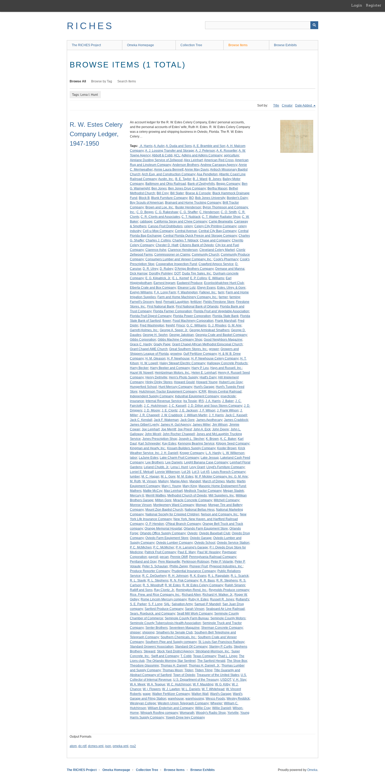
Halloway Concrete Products (227, 363)
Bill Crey (163, 193)
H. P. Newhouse (178, 358)
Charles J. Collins (158, 240)
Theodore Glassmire (144, 665)
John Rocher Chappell (179, 434)
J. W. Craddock (171, 415)
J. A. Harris (213, 401)
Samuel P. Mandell (207, 604)
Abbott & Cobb (162, 155)
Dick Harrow (138, 273)
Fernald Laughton (176, 302)
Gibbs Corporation (143, 339)
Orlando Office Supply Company (163, 533)
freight (170, 325)
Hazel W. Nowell (141, 372)
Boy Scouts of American (146, 202)
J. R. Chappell (149, 415)
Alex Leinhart (193, 160)
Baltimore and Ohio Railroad (165, 184)
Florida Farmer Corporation (172, 311)
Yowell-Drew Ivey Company (185, 717)
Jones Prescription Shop (159, 439)
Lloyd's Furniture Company (225, 467)
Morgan (201, 505)
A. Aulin (159, 146)
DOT (177, 273)
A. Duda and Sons (179, 146)
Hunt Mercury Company (175, 387)
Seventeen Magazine (184, 628)
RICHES (90, 25)
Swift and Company (165, 656)
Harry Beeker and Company (170, 368)
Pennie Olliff (179, 557)
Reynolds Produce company (229, 590)
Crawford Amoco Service (216, 264)
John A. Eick (202, 429)
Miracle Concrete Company (192, 500)
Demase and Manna (229, 269)
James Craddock (236, 420)
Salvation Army (182, 604)
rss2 (133, 746)
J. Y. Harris (216, 415)
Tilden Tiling (203, 670)
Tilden (188, 670)
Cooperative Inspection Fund (176, 264)
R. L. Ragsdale (218, 576)
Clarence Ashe (155, 250)
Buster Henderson (188, 207)
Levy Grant (197, 467)
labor (133, 457)
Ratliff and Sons (141, 590)
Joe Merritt (168, 429)
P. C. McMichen (141, 547)
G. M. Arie (234, 325)
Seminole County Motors (227, 618)
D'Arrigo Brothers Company (194, 269)
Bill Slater (177, 193)
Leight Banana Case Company (206, 462)
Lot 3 (195, 472)
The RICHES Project (86, 45)
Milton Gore (163, 500)
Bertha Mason (217, 188)
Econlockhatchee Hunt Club (224, 283)
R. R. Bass (207, 580)
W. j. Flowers (152, 689)
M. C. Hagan (150, 476)
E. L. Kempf (180, 278)
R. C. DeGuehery (154, 576)
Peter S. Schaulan (155, 566)
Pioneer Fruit (198, 566)
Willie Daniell (221, 708)
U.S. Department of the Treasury (196, 679)
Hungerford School (143, 387)
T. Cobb (185, 656)
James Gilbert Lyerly (144, 424)
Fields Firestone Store (218, 302)
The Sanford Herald (211, 661)
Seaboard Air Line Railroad (225, 609)
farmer (223, 297)
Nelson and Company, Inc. (219, 514)
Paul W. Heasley (209, 552)
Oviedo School (204, 543)
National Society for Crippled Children (172, 514)
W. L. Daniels (191, 689)
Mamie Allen (179, 481)
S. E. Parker (138, 604)
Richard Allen (191, 594)
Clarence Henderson (183, 250)
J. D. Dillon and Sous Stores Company (215, 406)
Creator (287, 105)
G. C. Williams (196, 325)
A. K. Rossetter (226, 150)
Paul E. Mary (187, 552)
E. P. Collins (198, 278)
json (108, 746)
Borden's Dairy (237, 198)
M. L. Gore (168, 476)
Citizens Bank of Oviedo (197, 245)
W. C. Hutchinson (179, 684)
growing (176, 354)
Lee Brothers (154, 462)
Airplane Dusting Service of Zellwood (156, 160)
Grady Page (161, 344)
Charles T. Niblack (185, 240)
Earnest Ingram (164, 283)
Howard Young (206, 382)
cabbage (146, 221)
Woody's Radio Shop (211, 713)
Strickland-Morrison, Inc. (212, 651)
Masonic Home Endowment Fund (222, 486)
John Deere (220, 429)
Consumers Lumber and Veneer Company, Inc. (178, 259)
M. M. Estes (185, 476)
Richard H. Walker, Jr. (217, 594)
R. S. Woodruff (153, 585)
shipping (148, 632)
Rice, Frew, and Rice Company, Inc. (155, 594)
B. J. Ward (200, 179)
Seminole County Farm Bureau (187, 618)
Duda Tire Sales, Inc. (197, 273)
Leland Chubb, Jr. (156, 467)
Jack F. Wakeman (166, 420)
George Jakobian (181, 335)
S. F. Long (155, 604)
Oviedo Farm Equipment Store (166, 538)
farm (221, 292)
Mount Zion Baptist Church (164, 509)
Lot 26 (186, 472)
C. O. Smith (229, 212)
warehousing (194, 698)
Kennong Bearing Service (196, 443)
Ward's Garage (220, 694)
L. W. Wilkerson (233, 453)
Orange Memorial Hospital (163, 528)
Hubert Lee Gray (231, 382)
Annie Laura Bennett (168, 169)
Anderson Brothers (185, 165)
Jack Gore (187, 420)
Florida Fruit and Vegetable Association (221, 311)
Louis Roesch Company (228, 472)
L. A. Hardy (213, 453)
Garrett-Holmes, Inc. (144, 330)
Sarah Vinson (194, 609)
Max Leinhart (173, 491)
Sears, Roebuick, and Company (152, 613)
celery (188, 226)
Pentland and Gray (143, 561)
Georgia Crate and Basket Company (221, 335)
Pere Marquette (169, 561)
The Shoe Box (237, 661)
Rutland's (242, 599)
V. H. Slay (239, 679)
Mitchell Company (226, 500)
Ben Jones (159, 188)
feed (159, 302)
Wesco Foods (215, 698)
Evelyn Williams (141, 292)
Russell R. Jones (222, 599)
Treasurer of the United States (218, 675)
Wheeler (216, 703)
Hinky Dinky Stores (158, 382)
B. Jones (215, 179)
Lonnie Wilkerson (167, 472)
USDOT (225, 679)
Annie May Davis (197, 169)
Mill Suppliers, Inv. (221, 495)
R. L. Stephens (157, 580)
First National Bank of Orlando (197, 306)
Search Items (126, 81)
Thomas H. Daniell (174, 665)
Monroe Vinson (141, 505)
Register (373, 5)
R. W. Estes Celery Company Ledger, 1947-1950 (96, 134)
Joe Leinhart (151, 429)
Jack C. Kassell (236, 415)
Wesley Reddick (238, 698)
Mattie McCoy (152, 491)
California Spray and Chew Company (180, 221)
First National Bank (160, 306)
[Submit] (314, 25)
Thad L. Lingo (227, 656)
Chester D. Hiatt (167, 245)
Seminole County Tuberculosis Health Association (165, 623)
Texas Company (204, 656)
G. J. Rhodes (217, 325)
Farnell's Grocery (142, 302)
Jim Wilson (220, 424)
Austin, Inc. (166, 179)
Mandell (195, 481)
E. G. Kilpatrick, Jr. (158, 278)
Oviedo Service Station (233, 543)
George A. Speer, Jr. (174, 330)
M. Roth (135, 481)
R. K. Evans (198, 576)
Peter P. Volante (222, 561)
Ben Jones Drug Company (187, 188)
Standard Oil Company (191, 646)
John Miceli (153, 434)
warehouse (176, 698)
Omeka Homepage (140, 45)
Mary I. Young (171, 486)
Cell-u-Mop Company (158, 231)
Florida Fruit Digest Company (151, 316)
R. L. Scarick (240, 576)
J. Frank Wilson (228, 410)
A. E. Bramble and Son (209, 146)
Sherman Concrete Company (222, 628)
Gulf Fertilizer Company (200, 354)
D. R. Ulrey (150, 269)
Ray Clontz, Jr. (164, 590)
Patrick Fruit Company (160, 552)
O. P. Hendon (154, 524)
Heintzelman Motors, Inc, (172, 372)
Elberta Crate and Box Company (153, 287)
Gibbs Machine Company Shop (180, 339)
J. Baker (228, 401)
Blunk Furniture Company (169, 198)
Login (356, 5)
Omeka (312, 770)
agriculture (231, 155)
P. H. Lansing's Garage (192, 547)
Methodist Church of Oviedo (187, 495)
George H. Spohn (155, 335)
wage (147, 694)
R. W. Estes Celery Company (202, 585)
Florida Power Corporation (192, 316)
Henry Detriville (156, 377)
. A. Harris (145, 146)
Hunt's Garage (204, 387)
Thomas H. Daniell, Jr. (204, 665)
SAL (167, 604)
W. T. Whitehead (213, 689)
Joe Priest (185, 429)
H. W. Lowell (149, 363)
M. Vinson (149, 481)
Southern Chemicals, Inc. (178, 637)
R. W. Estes (173, 585)
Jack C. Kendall (141, 420)
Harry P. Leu (200, 368)
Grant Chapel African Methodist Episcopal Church (207, 344)
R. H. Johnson (178, 576)
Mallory (163, 481)
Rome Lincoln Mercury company (164, 599)
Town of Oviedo (184, 675)
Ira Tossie (190, 401)
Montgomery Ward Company (173, 505)
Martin (230, 481)
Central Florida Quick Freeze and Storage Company (200, 235)
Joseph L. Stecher (191, 439)
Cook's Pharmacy (225, 259)
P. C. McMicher (163, 547)
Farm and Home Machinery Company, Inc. (187, 297)
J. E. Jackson (188, 410)
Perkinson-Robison (195, 561)
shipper (135, 632)
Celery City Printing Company (215, 226)
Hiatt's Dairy (208, 377)
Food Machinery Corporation (193, 321)
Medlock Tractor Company (203, 491)
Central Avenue (186, 231)
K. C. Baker (228, 439)
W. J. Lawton (171, 689)
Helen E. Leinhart (203, 372)
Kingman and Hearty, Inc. (148, 448)
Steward (149, 651)
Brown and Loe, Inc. (159, 207)
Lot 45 (205, 472)
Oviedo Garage (201, 538)
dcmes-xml (95, 746)
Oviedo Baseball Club (214, 533)
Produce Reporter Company (150, 571)
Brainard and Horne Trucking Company (193, 202)
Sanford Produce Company (164, 609)
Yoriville (233, 713)
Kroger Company (192, 453)
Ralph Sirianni (235, 585)
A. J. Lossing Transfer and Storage (169, 150)
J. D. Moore (152, 410)
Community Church (205, 254)
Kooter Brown (226, 448)
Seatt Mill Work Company (195, 613)
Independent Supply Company (151, 396)
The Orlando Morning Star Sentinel (171, 661)
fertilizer (196, 302)
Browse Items (238, 45)
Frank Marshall (225, 321)
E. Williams (216, 278)
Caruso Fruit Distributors (165, 226)
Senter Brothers (156, 628)
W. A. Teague (156, 684)
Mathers (135, 491)
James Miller (201, 424)
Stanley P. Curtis (220, 646)
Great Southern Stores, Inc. (188, 349)
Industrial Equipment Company (197, 396)
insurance (137, 401)
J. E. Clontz (170, 410)
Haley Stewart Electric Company (182, 363)
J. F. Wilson (207, 410)
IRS (201, 401)
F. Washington (188, 292)
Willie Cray (203, 708)
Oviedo (192, 533)
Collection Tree (191, 45)
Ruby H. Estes (198, 599)
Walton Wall (199, 694)
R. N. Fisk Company (184, 580)
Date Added (304, 105)
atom (73, 746)
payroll (153, 557)
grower (214, 349)
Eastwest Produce (189, 283)
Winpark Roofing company (159, 713)
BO (191, 198)
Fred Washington (152, 325)
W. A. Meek (137, 684)
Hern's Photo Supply (183, 377)
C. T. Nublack (191, 217)
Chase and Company (215, 240)
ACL (177, 155)
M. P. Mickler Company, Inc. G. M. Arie (221, 476)
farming (234, 297)
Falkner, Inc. (207, 292)
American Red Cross (219, 160)
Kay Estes (169, 443)
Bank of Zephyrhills (201, 184)
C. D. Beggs (144, 212)
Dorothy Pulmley (161, 273)
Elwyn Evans (206, 287)
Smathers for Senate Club (174, 632)
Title (276, 105)
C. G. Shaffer (189, 212)
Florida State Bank (225, 316)
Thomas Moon (172, 670)
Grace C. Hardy (141, 344)
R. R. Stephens (227, 580)
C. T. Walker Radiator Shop (221, 217)
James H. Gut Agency (176, 424)
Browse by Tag (101, 81)
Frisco (180, 325)
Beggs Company (228, 184)
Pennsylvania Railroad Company (212, 557)
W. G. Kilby (222, 684)
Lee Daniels (174, 462)
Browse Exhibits (285, 45)
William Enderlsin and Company (171, 708)
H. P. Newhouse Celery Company (215, 358)
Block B (144, 198)
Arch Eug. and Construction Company (168, 174)
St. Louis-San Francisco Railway (221, 642)
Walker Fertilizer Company (171, 694)
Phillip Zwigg (178, 566)
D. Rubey (166, 269)
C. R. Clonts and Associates (160, 217)
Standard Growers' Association (151, 646)
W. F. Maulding (203, 684)
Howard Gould (184, 382)
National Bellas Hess (199, 509)
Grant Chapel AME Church (149, 349)
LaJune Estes (148, 457)
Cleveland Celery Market (217, 250)
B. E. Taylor (183, 179)
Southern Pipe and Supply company (171, 642)
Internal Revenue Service (164, 401)
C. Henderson (209, 212)
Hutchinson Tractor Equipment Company (168, 391)
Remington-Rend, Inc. (191, 590)
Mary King (190, 486)
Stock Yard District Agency (175, 651)
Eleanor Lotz (187, 287)
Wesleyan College (143, 703)
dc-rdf (82, 746)
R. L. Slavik (138, 580)
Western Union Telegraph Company (183, 703)
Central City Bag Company (217, 231)
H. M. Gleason (155, 358)
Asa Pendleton (207, 174)
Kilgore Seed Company (232, 443)
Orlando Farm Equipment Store (206, 528)
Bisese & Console (198, 193)
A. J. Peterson (205, 150)
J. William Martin (195, 415)
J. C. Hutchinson (155, 406)
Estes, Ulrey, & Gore (231, 287)
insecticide (228, 396)
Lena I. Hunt (179, 467)
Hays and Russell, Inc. (226, 368)
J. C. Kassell (177, 406)
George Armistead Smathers (209, 330)
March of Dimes (213, 481)
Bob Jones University (210, 198)
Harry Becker (139, 368)
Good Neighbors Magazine (223, 339)
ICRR (202, 391)
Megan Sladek (233, 491)
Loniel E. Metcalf (141, 472)
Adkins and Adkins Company (202, 155)
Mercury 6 (137, 495)
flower (166, 321)
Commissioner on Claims (172, 254)
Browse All (78, 81)
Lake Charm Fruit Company (179, 457)
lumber (135, 476)
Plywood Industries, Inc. (226, 566)
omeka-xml (120, 746)
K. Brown (212, 439)
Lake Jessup (210, 457)
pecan (164, 557)
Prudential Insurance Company (194, 571)
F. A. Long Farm (165, 292)
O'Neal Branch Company (183, 524)
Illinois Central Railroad (224, 391)
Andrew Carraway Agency (218, 165)
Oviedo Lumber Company (174, 543)
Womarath (187, 713)
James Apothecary (209, 420)
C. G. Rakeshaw (166, 212)
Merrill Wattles (156, 495)
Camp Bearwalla (221, 221)
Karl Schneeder (149, 443)
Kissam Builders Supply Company (191, 448)
